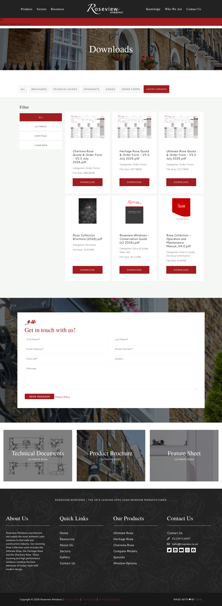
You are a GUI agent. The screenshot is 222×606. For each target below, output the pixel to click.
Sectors (65, 551)
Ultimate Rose (123, 533)
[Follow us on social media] (169, 550)
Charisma (40, 145)
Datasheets (91, 89)
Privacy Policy (62, 396)
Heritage (41, 135)
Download (87, 182)
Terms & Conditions (109, 599)
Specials (119, 557)
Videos (110, 89)
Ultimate (41, 126)
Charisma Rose (123, 545)
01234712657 (181, 538)
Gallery (65, 557)
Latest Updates (156, 89)
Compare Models (125, 551)
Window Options (125, 563)
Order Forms (131, 89)
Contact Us (67, 563)
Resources (67, 539)
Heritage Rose (123, 539)
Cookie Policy (89, 599)
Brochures (39, 89)
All (23, 89)
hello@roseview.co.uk (185, 544)
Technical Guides (65, 89)
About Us (66, 545)
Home (64, 533)
